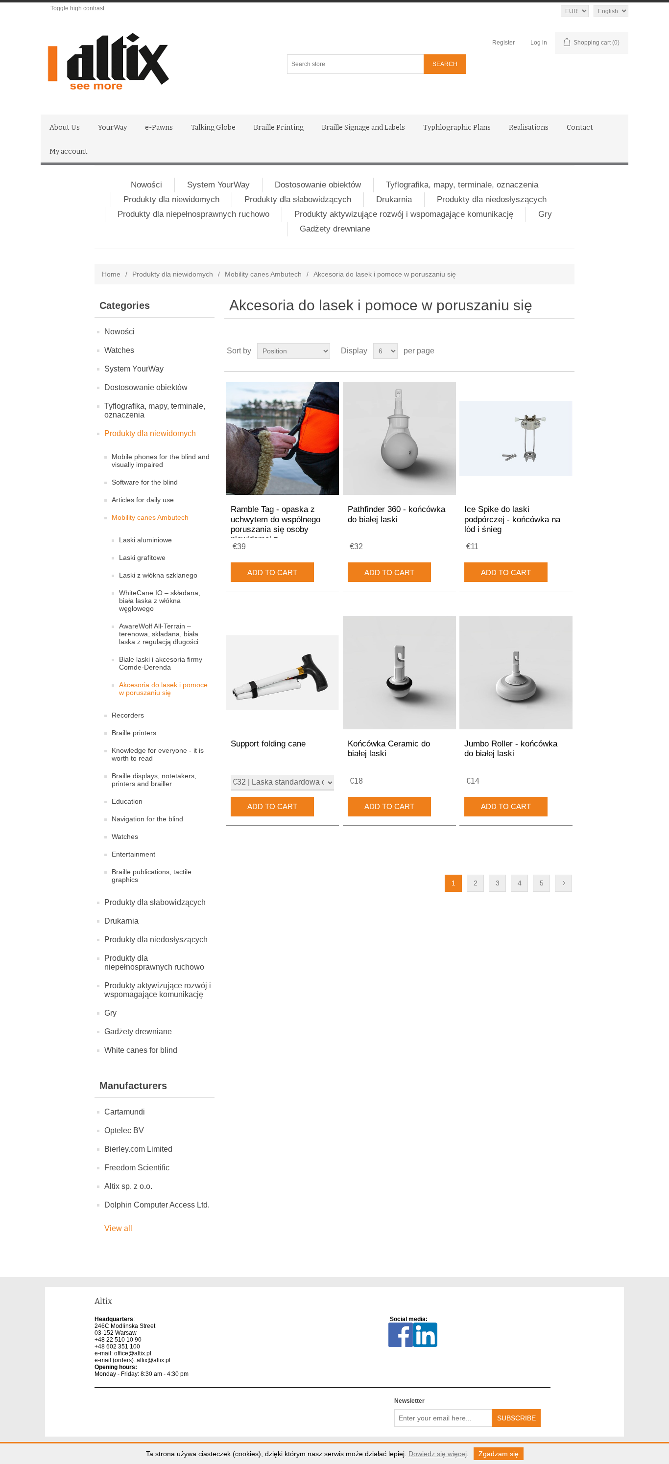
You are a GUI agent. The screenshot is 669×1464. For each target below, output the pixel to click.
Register (503, 42)
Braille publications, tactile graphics (151, 875)
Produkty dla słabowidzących (297, 199)
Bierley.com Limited (138, 1149)
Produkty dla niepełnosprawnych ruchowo (193, 214)
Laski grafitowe (142, 557)
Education (127, 801)
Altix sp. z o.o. (128, 1186)
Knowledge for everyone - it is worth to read (158, 754)
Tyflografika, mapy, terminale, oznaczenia (462, 184)
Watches (119, 350)
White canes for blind (140, 1050)
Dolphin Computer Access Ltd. (157, 1205)
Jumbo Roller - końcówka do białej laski (510, 748)
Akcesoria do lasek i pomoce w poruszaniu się (163, 689)
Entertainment (133, 854)
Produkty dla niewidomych (171, 199)
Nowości (146, 184)
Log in (538, 42)
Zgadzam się (498, 1454)
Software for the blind (145, 482)
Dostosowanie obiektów (318, 184)
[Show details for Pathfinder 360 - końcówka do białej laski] (399, 438)
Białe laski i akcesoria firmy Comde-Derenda (160, 663)
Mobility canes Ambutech (263, 274)
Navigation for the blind (147, 819)
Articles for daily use (143, 500)
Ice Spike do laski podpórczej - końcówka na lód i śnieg (512, 519)
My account (68, 151)
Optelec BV (124, 1130)
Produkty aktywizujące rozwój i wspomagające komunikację (403, 214)
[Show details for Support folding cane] (282, 672)
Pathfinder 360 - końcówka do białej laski (396, 514)
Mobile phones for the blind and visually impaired (161, 460)
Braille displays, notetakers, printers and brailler (154, 780)
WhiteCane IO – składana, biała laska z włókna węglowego (159, 600)
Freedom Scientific (136, 1167)
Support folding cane (268, 743)
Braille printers (134, 733)
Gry (545, 214)
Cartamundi (124, 1112)
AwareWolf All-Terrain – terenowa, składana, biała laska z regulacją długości (158, 634)
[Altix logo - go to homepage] (152, 61)
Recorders (128, 715)
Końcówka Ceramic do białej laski (389, 748)
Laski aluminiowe (145, 540)
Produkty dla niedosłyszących (492, 199)
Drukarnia (394, 199)
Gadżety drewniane (335, 228)
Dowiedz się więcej (437, 1454)
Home (111, 274)
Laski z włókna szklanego (158, 575)
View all (118, 1228)
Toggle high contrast (77, 8)
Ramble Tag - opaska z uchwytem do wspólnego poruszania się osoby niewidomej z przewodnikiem (275, 529)
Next (563, 883)
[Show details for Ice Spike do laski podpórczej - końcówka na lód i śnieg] (516, 438)
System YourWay (218, 184)
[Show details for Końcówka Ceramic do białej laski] (399, 672)
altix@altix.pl (153, 1360)
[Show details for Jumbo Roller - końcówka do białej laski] (516, 672)
